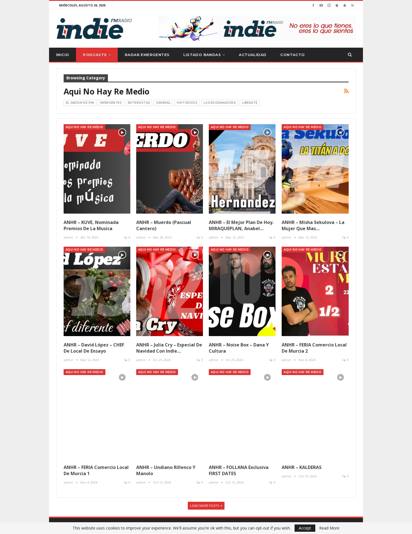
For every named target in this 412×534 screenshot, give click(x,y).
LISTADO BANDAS (202, 54)
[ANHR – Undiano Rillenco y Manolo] (169, 414)
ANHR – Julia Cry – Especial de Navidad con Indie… (169, 348)
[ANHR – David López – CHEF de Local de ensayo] (97, 291)
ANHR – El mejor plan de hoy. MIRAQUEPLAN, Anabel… (241, 225)
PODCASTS (95, 54)
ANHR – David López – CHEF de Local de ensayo (94, 348)
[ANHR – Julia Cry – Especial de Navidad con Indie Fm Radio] (169, 291)
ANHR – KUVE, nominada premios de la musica (91, 225)
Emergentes (111, 103)
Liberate (249, 103)
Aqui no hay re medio (84, 127)
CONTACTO (292, 54)
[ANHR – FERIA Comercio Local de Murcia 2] (315, 291)
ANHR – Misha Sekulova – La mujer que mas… (313, 225)
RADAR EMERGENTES (147, 54)
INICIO (62, 54)
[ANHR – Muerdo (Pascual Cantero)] (169, 169)
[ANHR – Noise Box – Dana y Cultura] (242, 291)
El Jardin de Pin (80, 103)
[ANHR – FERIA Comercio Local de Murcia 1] (97, 414)
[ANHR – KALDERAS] (315, 414)
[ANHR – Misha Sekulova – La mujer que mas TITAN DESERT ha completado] (315, 169)
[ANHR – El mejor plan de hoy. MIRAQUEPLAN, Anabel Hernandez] (242, 169)
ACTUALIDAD (252, 54)
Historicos (187, 103)
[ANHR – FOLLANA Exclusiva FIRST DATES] (242, 414)
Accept (305, 528)
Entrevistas (139, 103)
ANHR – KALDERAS (301, 467)
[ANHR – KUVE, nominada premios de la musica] (97, 169)
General (163, 103)
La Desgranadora (219, 103)
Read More (329, 528)
